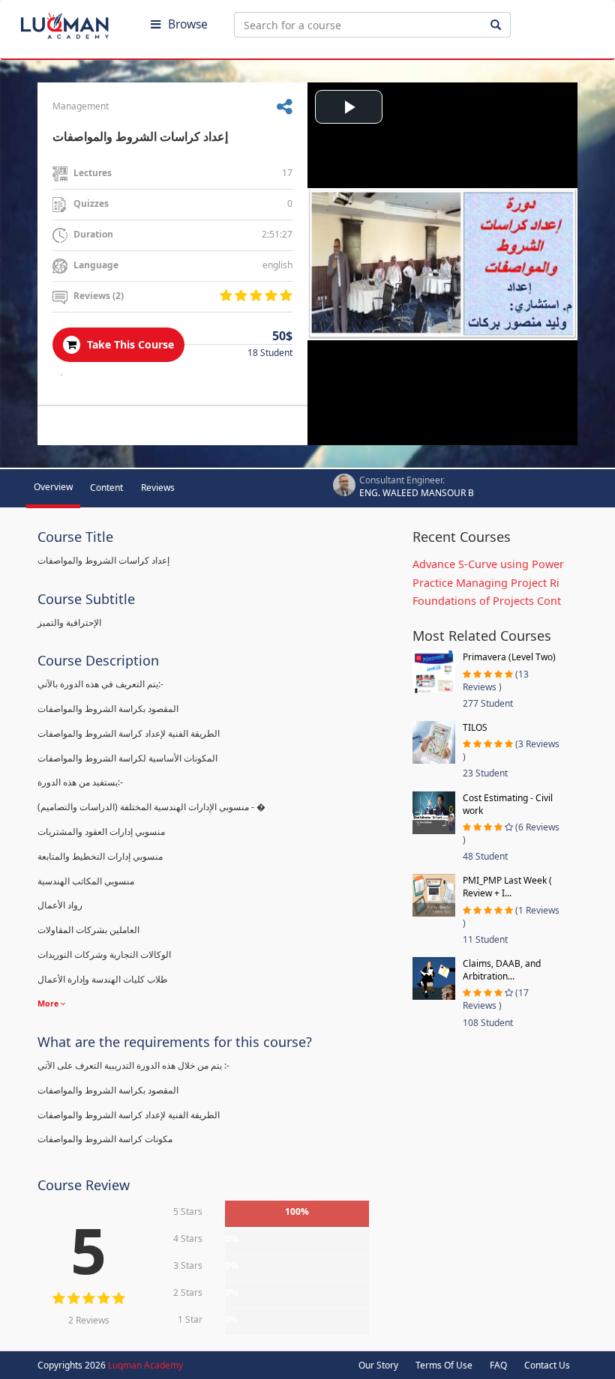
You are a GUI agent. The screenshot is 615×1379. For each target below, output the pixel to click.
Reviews (158, 487)
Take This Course (129, 344)
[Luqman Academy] (76, 22)
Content (106, 487)
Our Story (378, 1365)
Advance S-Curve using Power (488, 564)
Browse (188, 24)
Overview (53, 486)
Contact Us (547, 1365)
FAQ (498, 1365)
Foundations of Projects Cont (486, 601)
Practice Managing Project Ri (486, 583)
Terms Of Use (444, 1365)
